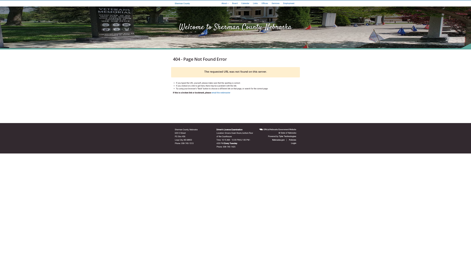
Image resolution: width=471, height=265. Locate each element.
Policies (292, 140)
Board (235, 3)
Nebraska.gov (278, 140)
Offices (265, 3)
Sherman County (182, 3)
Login (293, 143)
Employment (288, 3)
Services (276, 3)
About (224, 3)
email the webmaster (221, 93)
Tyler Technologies (287, 136)
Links (255, 3)
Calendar (245, 3)
